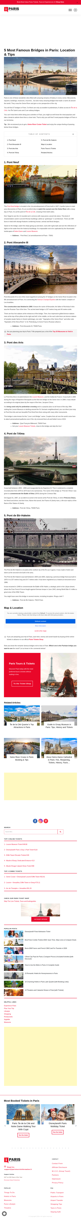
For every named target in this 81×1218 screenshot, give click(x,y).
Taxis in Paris (56, 1208)
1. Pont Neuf (11, 140)
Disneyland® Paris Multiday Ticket (23, 1125)
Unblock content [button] (40, 621)
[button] (4, 1213)
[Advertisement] (40, 29)
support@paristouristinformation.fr (18, 1169)
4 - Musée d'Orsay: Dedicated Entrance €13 (19, 860)
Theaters (7, 1208)
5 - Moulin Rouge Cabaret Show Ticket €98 (19, 866)
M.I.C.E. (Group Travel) (61, 1171)
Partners (55, 1175)
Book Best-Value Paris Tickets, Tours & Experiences (40, 2)
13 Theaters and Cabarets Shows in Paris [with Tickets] (44, 990)
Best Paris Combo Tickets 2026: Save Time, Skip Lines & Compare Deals (50, 940)
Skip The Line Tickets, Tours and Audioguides (20, 901)
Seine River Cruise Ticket (37, 124)
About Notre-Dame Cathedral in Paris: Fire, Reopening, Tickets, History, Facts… (59, 760)
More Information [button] (40, 626)
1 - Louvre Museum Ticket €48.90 (15, 844)
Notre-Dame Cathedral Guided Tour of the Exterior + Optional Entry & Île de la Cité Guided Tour (57, 1125)
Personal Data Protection (12, 1180)
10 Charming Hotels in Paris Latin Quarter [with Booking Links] (46, 982)
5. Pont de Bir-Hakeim (49, 140)
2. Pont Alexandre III (14, 144)
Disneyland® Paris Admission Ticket (37, 931)
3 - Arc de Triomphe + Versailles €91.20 (18, 888)
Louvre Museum (32, 231)
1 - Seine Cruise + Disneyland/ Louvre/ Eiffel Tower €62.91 (24, 877)
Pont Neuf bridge (13, 206)
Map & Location (46, 144)
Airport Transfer (57, 1200)
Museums (8, 1200)
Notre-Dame (18, 231)
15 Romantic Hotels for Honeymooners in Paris (41, 973)
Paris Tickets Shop (36, 639)
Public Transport (57, 1192)
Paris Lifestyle (9, 1204)
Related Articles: (47, 152)
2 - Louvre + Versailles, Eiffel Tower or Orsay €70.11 (22, 882)
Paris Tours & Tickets (48, 148)
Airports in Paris (57, 1196)
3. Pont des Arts (12, 148)
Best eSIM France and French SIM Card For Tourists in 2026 (46, 948)
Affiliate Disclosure (59, 1167)
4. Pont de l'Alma (13, 152)
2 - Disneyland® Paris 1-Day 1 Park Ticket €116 (20, 850)
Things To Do (9, 1192)
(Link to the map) (40, 631)
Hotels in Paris (10, 1196)
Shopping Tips (56, 1204)
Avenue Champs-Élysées (46, 299)
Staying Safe (56, 1212)
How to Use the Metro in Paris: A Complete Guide (42, 965)
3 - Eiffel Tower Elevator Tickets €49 (16, 855)
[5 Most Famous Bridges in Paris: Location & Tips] (40, 76)
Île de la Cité (30, 212)
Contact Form (57, 1163)
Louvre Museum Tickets (27, 426)
